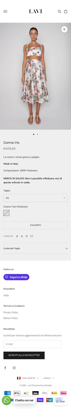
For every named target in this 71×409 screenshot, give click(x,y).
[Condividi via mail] (31, 236)
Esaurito (35, 225)
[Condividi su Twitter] (22, 236)
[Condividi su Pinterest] (26, 236)
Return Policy (10, 318)
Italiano (47, 378)
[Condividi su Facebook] (17, 236)
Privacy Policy (10, 312)
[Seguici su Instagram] (14, 368)
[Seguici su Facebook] (5, 368)
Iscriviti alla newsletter (24, 355)
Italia (6, 295)
